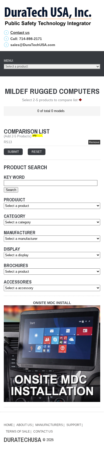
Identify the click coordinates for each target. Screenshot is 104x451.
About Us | (24, 425)
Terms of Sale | (18, 431)
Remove (94, 142)
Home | (9, 425)
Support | (74, 425)
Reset (37, 152)
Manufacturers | (49, 425)
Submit (13, 152)
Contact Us (43, 431)
